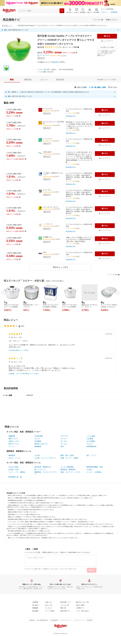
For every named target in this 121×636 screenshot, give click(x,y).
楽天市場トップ (7, 25)
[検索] (62, 10)
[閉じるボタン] (118, 30)
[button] (76, 10)
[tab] (12, 79)
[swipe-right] (117, 292)
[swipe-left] (4, 292)
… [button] (15, 25)
